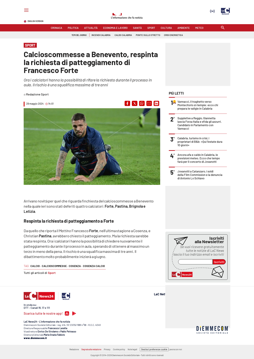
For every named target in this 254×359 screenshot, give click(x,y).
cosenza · (75, 266)
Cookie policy (119, 349)
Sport (52, 273)
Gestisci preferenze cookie (154, 349)
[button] (127, 103)
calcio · (35, 266)
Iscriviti (219, 262)
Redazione (74, 349)
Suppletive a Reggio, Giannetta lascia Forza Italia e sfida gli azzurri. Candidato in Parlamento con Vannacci (199, 123)
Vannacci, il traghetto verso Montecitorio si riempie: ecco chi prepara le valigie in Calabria (197, 105)
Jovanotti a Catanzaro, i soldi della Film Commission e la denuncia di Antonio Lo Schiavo (199, 174)
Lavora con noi (175, 349)
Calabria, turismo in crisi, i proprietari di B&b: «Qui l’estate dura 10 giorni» (199, 141)
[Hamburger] (26, 11)
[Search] (222, 28)
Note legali (132, 349)
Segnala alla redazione (91, 349)
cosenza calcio (94, 266)
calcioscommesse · (55, 266)
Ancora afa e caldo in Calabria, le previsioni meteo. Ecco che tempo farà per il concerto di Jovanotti (198, 158)
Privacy (107, 349)
